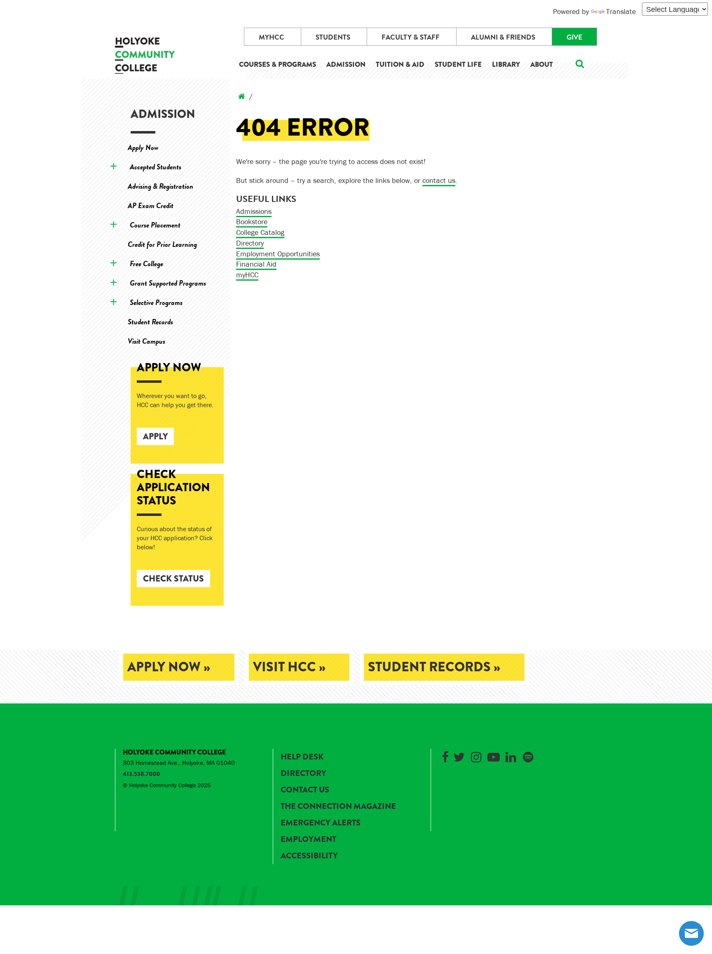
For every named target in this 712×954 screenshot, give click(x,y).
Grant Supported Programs (168, 282)
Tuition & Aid (400, 64)
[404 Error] (241, 96)
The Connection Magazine (338, 806)
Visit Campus (146, 341)
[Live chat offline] (691, 933)
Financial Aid (256, 264)
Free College (146, 263)
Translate (621, 11)
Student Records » (434, 667)
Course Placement (155, 224)
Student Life (458, 64)
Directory (250, 243)
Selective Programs (156, 302)
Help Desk (302, 757)
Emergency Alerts (321, 823)
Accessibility (309, 856)
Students (333, 37)
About (541, 64)
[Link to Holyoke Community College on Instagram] (476, 755)
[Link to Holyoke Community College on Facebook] (445, 755)
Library (506, 64)
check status (173, 578)
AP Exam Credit (150, 205)
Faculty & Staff (411, 37)
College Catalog (260, 232)
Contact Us (305, 790)
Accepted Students (155, 166)
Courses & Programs (277, 64)
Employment (308, 839)
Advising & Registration (160, 186)
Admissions (254, 211)
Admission (345, 64)
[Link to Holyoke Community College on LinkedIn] (511, 755)
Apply (155, 436)
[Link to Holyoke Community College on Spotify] (528, 755)
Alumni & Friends (503, 37)
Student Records (150, 321)
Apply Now (143, 147)
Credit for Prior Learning (162, 244)
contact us (438, 180)
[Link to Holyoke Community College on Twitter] (459, 755)
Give (574, 37)
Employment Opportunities (278, 253)
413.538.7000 (141, 773)
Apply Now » (168, 667)
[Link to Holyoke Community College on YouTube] (493, 755)
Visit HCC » (289, 667)
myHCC (271, 37)
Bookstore (251, 221)
